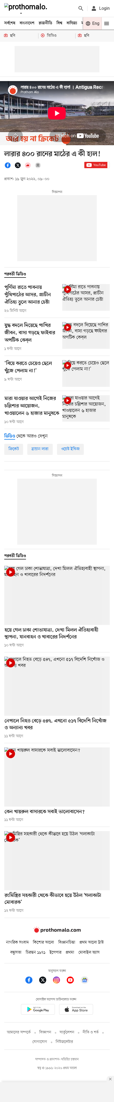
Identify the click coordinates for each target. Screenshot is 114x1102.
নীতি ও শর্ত (91, 1032)
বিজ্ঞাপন (45, 1032)
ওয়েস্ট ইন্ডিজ (70, 449)
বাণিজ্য (72, 23)
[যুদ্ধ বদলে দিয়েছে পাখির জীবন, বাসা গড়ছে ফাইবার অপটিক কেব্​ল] (86, 335)
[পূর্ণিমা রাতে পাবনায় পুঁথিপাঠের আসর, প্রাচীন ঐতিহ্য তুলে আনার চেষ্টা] (86, 297)
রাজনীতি (45, 23)
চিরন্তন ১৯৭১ (35, 952)
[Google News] (84, 981)
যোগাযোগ (39, 1041)
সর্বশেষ (9, 23)
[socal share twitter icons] (19, 167)
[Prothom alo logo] (57, 932)
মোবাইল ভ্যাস (89, 952)
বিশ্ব (59, 23)
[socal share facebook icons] (9, 167)
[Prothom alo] (26, 8)
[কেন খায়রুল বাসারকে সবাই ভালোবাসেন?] (57, 777)
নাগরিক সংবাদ (17, 942)
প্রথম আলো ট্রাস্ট (92, 942)
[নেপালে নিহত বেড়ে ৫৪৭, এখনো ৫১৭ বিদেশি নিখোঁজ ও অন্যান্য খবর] (57, 686)
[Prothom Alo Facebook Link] (31, 981)
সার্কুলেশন (67, 1032)
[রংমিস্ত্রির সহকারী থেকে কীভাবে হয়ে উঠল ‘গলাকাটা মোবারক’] (57, 860)
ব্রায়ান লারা (40, 449)
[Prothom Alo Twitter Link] (45, 981)
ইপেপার (56, 952)
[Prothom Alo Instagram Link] (59, 981)
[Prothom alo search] (81, 8)
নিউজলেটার (64, 1041)
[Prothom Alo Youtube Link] (73, 981)
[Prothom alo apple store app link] (76, 1010)
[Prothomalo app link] (37, 1010)
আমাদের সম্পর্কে (19, 1032)
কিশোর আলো (43, 942)
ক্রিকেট (13, 449)
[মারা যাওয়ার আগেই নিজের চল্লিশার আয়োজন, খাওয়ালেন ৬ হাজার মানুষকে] (86, 408)
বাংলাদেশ (27, 23)
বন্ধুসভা (15, 952)
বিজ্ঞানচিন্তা (66, 942)
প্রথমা (70, 952)
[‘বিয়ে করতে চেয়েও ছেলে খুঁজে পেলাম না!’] (86, 373)
